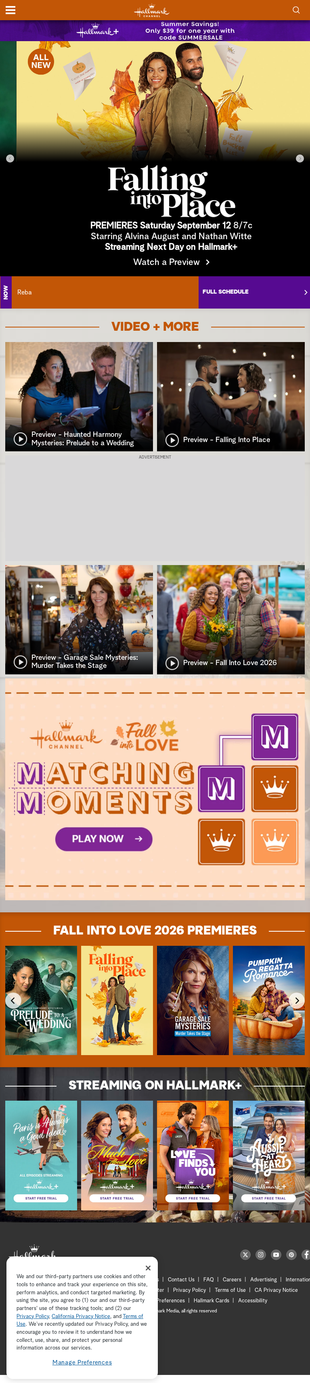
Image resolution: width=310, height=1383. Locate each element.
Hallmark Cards (211, 1301)
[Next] (300, 158)
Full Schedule (226, 292)
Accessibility (252, 1301)
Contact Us (181, 1280)
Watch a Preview (150, 262)
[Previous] (10, 158)
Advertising (263, 1280)
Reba (24, 292)
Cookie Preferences (162, 1301)
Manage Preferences (82, 1363)
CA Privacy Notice (276, 1290)
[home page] (152, 10)
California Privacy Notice (81, 1316)
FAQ (208, 1280)
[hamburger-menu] (10, 10)
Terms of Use (230, 1290)
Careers (232, 1280)
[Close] (148, 1268)
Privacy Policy (189, 1290)
